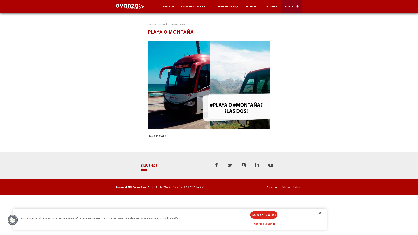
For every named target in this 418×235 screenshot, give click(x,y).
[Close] (320, 213)
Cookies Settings (264, 223)
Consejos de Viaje (227, 6)
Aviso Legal (272, 187)
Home (162, 24)
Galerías (250, 6)
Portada (152, 24)
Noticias (168, 6)
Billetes (289, 6)
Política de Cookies (291, 187)
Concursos (270, 6)
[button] (12, 220)
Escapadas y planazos (195, 6)
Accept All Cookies (264, 214)
